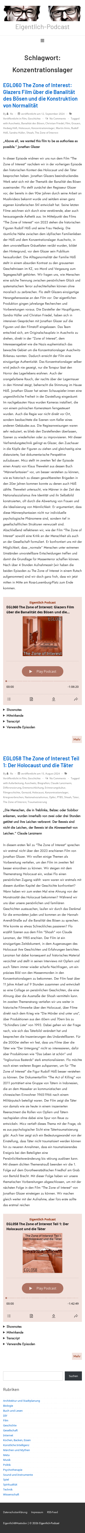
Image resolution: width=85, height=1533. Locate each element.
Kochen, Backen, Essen (17, 1440)
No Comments (58, 118)
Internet (8, 1435)
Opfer (52, 797)
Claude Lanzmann (61, 783)
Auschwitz (14, 123)
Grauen (75, 123)
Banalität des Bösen (32, 123)
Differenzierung (12, 787)
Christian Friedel (54, 123)
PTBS (60, 797)
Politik (7, 1465)
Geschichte (34, 118)
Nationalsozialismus (36, 797)
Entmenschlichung (33, 787)
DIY (5, 1415)
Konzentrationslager (43, 128)
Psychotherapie (12, 1470)
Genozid (26, 792)
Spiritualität (10, 1484)
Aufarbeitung (16, 783)
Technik (8, 1489)
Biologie (8, 1406)
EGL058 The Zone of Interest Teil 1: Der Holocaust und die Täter (41, 761)
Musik (7, 1460)
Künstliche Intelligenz (16, 1445)
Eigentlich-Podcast (42, 26)
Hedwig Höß (10, 128)
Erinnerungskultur (55, 787)
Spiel (6, 1479)
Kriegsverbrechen (13, 797)
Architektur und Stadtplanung (21, 1401)
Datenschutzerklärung (15, 1512)
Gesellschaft (10, 1430)
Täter (76, 797)
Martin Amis (63, 128)
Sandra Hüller (17, 132)
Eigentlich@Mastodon (15, 1523)
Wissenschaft (11, 1494)
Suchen (73, 1376)
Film (24, 118)
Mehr (76, 739)
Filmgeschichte (11, 792)
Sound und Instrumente (18, 1475)
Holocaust (24, 128)
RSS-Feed (52, 1512)
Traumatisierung (37, 802)
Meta (6, 1455)
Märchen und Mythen (16, 1450)
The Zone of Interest (46, 132)
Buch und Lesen (13, 1410)
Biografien (44, 783)
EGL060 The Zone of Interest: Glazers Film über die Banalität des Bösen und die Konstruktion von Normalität (40, 95)
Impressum (37, 1512)
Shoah (30, 132)
